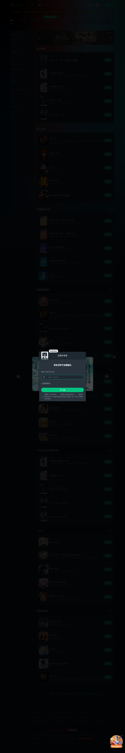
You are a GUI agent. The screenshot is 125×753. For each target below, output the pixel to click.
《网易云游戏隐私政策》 (67, 394)
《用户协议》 (53, 394)
